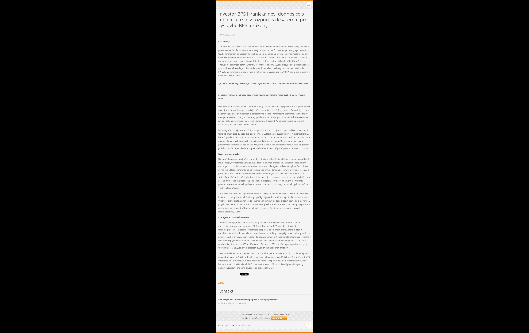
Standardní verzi (243, 325)
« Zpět (221, 282)
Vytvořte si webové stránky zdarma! (256, 318)
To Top (308, 325)
